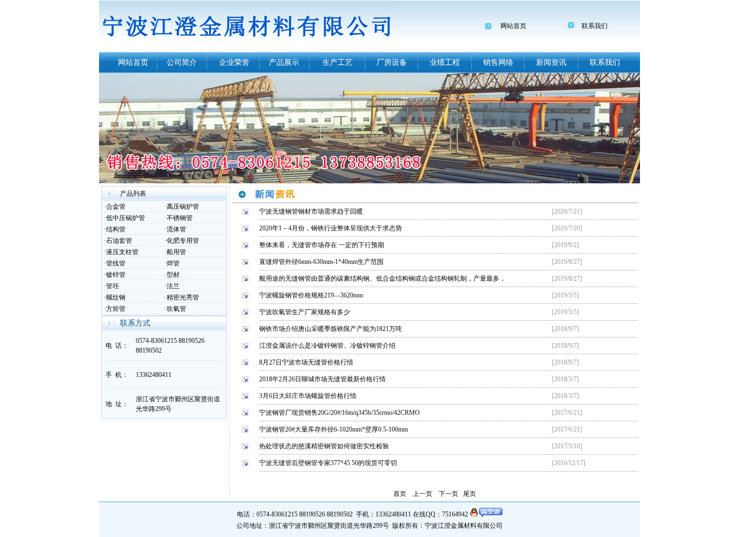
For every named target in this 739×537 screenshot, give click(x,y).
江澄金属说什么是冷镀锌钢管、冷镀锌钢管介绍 (327, 345)
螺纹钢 (116, 297)
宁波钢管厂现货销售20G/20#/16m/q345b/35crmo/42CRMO (339, 412)
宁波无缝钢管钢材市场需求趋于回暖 (311, 211)
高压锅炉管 (183, 206)
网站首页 (513, 26)
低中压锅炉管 (125, 218)
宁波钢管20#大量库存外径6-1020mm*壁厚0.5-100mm (333, 429)
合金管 (116, 206)
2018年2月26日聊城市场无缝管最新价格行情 (322, 379)
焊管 (173, 263)
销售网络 (498, 62)
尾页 (469, 494)
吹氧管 (176, 309)
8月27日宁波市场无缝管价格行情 (306, 362)
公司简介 (182, 62)
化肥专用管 (183, 240)
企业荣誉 (234, 62)
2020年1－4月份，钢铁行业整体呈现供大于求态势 (330, 228)
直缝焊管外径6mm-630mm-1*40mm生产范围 (321, 262)
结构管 (116, 229)
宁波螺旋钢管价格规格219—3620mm (311, 295)
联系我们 (595, 26)
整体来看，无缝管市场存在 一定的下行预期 (321, 245)
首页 (399, 494)
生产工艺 (337, 62)
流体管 (176, 229)
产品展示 (284, 62)
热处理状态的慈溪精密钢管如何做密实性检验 (324, 446)
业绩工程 (445, 62)
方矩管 (116, 309)
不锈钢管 (180, 218)
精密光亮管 (183, 297)
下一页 (448, 494)
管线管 (116, 263)
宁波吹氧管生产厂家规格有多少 (304, 312)
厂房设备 (392, 62)
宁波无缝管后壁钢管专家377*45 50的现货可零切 (328, 463)
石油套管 (119, 240)
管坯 (112, 286)
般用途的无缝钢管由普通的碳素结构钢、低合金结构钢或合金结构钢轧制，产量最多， (382, 278)
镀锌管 (116, 275)
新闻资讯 (551, 62)
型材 (173, 275)
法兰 (173, 286)
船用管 (176, 252)
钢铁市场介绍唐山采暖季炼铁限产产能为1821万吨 (330, 329)
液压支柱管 (122, 252)
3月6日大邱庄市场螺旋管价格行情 (308, 396)
